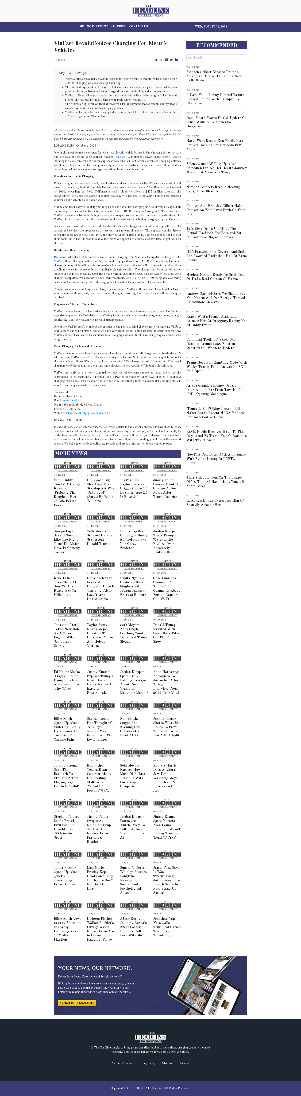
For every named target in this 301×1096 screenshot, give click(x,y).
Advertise (167, 1063)
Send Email (70, 400)
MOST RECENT (97, 26)
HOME (79, 26)
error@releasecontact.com (85, 435)
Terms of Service (122, 1063)
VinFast (120, 157)
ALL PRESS (118, 26)
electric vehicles (93, 357)
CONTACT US (138, 26)
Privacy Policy (147, 1063)
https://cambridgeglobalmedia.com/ (87, 413)
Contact (184, 1063)
